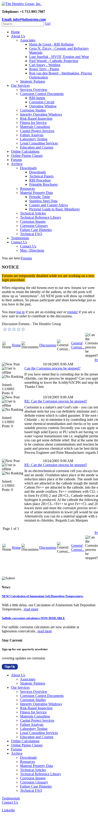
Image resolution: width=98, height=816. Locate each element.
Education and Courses (36, 147)
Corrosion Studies (33, 110)
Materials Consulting (35, 127)
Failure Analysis (31, 135)
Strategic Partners (32, 81)
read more (31, 609)
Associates (27, 40)
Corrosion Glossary (34, 226)
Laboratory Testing (33, 139)
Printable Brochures (43, 184)
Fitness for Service (33, 123)
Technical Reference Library (40, 217)
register (72, 312)
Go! (48, 23)
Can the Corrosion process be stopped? (52, 368)
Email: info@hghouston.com (24, 19)
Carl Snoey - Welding (44, 65)
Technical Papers (41, 176)
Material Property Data (36, 193)
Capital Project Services (37, 131)
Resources (27, 188)
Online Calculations (25, 151)
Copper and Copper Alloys (48, 205)
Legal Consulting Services (39, 143)
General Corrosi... (78, 345)
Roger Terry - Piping (44, 69)
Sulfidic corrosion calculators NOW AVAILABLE (33, 618)
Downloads (28, 168)
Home (15, 32)
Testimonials (20, 238)
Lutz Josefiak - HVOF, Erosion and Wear (59, 57)
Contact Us (19, 242)
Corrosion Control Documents (42, 94)
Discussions (47, 345)
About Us (18, 36)
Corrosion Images (33, 221)
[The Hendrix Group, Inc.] (21, 4)
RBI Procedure (40, 180)
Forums (16, 160)
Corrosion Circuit (41, 102)
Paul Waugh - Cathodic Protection (53, 61)
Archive (17, 164)
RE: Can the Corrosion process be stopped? (55, 401)
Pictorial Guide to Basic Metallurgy (54, 209)
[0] (5, 329)
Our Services (20, 85)
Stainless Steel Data (43, 201)
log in (20, 312)
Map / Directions (32, 250)
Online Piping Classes (27, 156)
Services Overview (33, 90)
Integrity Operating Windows (41, 114)
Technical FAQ (31, 234)
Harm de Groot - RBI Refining (51, 44)
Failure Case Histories (36, 230)
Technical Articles (33, 213)
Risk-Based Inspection (36, 118)
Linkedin (8, 810)
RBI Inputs (37, 98)
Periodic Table (39, 197)
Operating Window (43, 106)
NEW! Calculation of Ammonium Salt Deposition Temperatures (42, 596)
